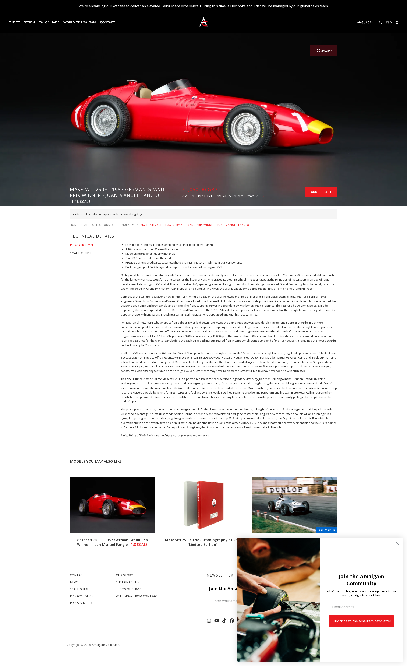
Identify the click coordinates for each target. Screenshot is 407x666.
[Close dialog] (397, 543)
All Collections (97, 225)
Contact (107, 22)
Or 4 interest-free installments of (220, 196)
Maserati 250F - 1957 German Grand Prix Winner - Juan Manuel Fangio (112, 542)
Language (364, 22)
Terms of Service (129, 589)
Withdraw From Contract (137, 596)
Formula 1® (125, 225)
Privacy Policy (81, 596)
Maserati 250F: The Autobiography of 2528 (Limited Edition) (203, 542)
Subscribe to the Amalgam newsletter (361, 621)
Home (74, 225)
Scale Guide (79, 589)
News (74, 582)
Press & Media (81, 603)
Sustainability (127, 582)
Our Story (124, 575)
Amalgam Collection (105, 645)
